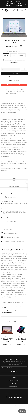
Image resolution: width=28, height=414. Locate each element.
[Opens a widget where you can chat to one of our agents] (22, 411)
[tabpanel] (7, 337)
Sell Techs (6, 10)
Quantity (3, 67)
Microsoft (7, 336)
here (7, 170)
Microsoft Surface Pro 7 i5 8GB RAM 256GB (7, 339)
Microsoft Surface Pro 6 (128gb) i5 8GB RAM (21, 339)
